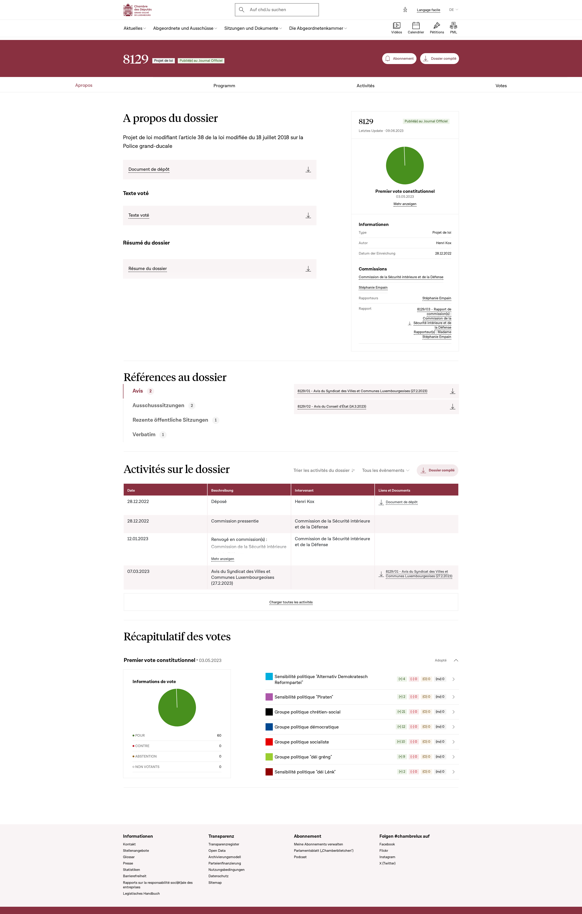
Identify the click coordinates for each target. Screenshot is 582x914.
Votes (501, 86)
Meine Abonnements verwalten (318, 844)
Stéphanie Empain (373, 287)
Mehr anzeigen (405, 204)
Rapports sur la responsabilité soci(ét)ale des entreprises (158, 884)
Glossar (129, 857)
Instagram (387, 857)
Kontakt (129, 844)
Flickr (383, 850)
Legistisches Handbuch (141, 893)
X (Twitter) (387, 863)
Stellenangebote (136, 850)
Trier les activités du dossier (322, 470)
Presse (128, 863)
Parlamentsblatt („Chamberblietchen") (323, 850)
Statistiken (131, 869)
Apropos (83, 85)
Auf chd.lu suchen (268, 10)
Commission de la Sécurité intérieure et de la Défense (401, 277)
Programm (224, 86)
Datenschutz (218, 876)
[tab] (191, 391)
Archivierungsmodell (224, 857)
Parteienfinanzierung (224, 863)
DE (451, 9)
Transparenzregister (223, 844)
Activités (365, 86)
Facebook (387, 844)
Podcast (300, 857)
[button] (362, 679)
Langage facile (428, 10)
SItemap (215, 882)
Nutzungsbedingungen (226, 869)
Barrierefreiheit (134, 876)
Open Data (217, 850)
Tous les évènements (383, 470)
